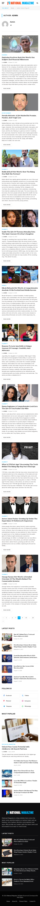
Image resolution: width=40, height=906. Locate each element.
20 (33, 618)
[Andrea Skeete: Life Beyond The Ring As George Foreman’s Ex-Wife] (7, 793)
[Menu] (3, 3)
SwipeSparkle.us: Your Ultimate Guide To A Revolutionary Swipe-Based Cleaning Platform (26, 870)
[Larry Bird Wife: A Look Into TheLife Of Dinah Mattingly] (7, 783)
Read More (6, 88)
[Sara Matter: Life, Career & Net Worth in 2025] (7, 669)
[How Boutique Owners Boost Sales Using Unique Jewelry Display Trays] (7, 648)
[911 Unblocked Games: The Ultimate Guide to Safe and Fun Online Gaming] (7, 763)
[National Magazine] (20, 3)
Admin (12, 22)
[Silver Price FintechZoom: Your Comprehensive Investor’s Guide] (7, 773)
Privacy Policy (23, 901)
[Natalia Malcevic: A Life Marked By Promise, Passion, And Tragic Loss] (20, 102)
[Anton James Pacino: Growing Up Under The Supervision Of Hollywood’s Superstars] (20, 505)
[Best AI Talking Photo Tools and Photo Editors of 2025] (7, 637)
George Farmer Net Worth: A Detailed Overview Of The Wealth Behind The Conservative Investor (17, 579)
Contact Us (32, 901)
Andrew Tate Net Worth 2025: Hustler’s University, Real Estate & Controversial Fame (25, 678)
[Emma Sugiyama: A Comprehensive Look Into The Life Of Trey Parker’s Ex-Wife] (20, 393)
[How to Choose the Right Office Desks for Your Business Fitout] (7, 882)
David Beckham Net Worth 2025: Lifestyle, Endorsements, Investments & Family (25, 657)
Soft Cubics (20, 897)
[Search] (37, 3)
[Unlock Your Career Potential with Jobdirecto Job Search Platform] (20, 730)
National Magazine (12, 895)
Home (8, 901)
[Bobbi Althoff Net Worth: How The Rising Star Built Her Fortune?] (20, 158)
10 (26, 618)
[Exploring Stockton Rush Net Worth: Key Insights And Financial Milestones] (20, 44)
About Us (14, 901)
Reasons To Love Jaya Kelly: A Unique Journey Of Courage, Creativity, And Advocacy (17, 348)
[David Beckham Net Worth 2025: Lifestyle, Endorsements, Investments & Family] (7, 658)
